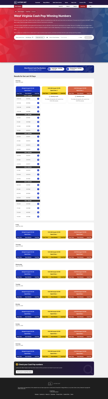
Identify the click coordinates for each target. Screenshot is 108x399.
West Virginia (18, 6)
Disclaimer (53, 394)
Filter (87, 37)
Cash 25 (61, 6)
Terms (71, 394)
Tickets (90, 2)
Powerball (37, 2)
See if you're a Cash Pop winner (24, 371)
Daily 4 (75, 6)
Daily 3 (68, 6)
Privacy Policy (59, 394)
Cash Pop (83, 6)
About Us (48, 394)
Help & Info (73, 2)
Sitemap (37, 394)
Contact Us (42, 394)
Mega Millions (46, 2)
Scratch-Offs (83, 2)
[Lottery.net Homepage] (15, 11)
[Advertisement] (54, 49)
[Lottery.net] (20, 3)
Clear (81, 37)
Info (90, 6)
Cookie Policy (66, 394)
